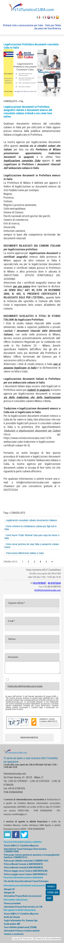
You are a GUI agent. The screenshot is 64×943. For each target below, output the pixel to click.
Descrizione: (13, 657)
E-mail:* (11, 621)
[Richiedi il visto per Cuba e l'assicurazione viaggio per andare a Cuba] (32, 11)
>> (52, 561)
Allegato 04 (9, 892)
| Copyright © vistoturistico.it (23, 939)
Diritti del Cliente (12, 917)
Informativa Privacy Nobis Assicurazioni (22, 896)
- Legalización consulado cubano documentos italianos (30, 520)
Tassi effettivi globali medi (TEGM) (20, 927)
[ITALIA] (44, 18)
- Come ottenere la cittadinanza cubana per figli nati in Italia (30, 528)
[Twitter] (24, 835)
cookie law (52, 892)
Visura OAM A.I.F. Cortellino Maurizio (21, 845)
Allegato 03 (9, 889)
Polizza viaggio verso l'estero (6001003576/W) (26, 871)
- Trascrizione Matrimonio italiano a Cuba (24, 553)
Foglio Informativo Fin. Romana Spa (20, 920)
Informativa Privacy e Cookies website (22, 930)
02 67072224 (54, 583)
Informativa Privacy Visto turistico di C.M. (23, 907)
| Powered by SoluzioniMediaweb (48, 939)
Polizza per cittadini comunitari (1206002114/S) (26, 860)
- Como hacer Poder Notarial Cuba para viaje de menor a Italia (31, 537)
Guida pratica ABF (12, 924)
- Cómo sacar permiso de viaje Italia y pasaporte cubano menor (31, 546)
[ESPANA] (57, 18)
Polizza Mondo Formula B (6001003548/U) (23, 867)
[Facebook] (16, 835)
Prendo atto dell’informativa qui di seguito (25, 686)
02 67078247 (39, 583)
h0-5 (26, 445)
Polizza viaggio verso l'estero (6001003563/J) (25, 874)
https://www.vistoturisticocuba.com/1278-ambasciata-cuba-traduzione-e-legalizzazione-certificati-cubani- (29, 441)
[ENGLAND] (49, 18)
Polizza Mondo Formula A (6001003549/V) (23, 864)
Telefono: (12, 639)
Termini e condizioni (14, 934)
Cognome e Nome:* (16, 603)
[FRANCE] (53, 18)
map (49, 898)
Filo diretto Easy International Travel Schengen (26, 881)
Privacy (51, 886)
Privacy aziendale (12, 903)
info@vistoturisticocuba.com (32, 482)
